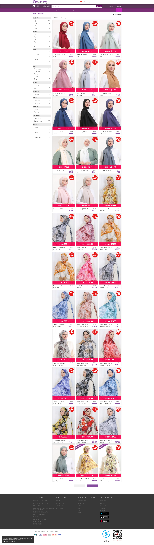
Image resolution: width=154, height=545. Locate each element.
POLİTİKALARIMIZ (37, 524)
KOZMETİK (99, 10)
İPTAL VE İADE (36, 505)
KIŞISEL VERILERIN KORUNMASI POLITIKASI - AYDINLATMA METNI (44, 508)
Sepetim (119, 6)
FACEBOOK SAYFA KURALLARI (40, 512)
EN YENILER (36, 10)
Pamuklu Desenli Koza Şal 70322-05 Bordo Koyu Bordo (106, 365)
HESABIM (111, 6)
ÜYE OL (94, 2)
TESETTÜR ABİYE (82, 501)
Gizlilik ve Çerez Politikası (26, 539)
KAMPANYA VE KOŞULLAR (39, 519)
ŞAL (79, 508)
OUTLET (118, 10)
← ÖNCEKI (79, 485)
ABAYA (79, 505)
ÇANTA (79, 510)
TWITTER (102, 503)
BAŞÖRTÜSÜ (51, 10)
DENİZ (87, 10)
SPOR (83, 10)
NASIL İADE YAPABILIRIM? (39, 514)
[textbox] (71, 6)
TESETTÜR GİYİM (43, 10)
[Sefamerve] (41, 6)
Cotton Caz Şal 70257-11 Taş (83, 209)
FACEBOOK (103, 501)
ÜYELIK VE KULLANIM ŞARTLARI (40, 501)
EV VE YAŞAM (93, 10)
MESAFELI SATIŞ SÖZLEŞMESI (40, 503)
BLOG (111, 2)
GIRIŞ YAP (89, 2)
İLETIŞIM (58, 501)
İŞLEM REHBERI (37, 521)
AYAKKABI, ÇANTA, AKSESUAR (74, 10)
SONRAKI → (92, 485)
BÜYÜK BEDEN (64, 10)
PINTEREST (103, 508)
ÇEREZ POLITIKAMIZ (38, 517)
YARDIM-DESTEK (117, 2)
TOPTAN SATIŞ (59, 508)
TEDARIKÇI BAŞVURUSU (61, 505)
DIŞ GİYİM (57, 10)
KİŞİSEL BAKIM (81, 513)
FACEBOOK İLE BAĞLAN (103, 2)
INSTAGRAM (103, 505)
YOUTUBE (102, 510)
